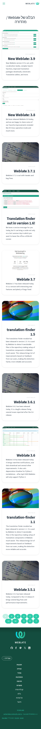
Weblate (30, 3)
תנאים (22, 718)
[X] (24, 648)
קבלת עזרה (19, 689)
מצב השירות (20, 710)
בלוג (19, 694)
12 (15, 621)
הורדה (19, 669)
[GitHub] (11, 648)
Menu (4, 3)
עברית (7, 658)
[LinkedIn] (29, 648)
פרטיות (17, 718)
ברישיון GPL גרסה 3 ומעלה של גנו (13, 714)
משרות (19, 685)
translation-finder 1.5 (21, 332)
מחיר (19, 673)
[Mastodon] (20, 648)
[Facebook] (16, 648)
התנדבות (19, 677)
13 (8, 621)
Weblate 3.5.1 (24, 589)
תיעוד (19, 702)
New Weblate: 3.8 (21, 114)
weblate (20, 642)
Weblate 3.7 (26, 279)
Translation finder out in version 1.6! (21, 221)
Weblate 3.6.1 (24, 402)
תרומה (19, 681)
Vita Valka (4, 718)
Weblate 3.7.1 (24, 171)
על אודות (19, 698)
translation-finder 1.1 (21, 519)
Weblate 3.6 (26, 455)
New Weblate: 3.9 (21, 58)
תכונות (19, 665)
